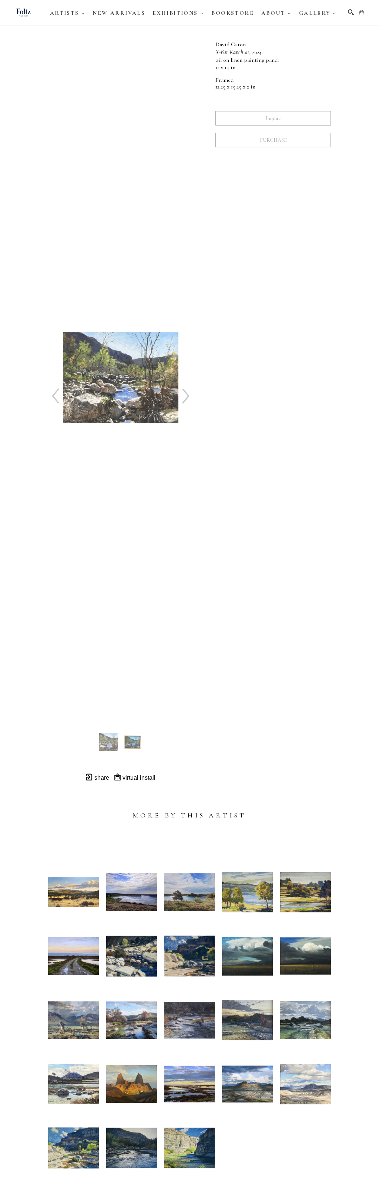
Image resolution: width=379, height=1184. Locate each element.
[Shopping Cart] (361, 13)
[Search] (351, 12)
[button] (67, 13)
